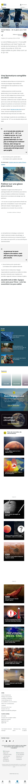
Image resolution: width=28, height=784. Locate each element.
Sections (23, 7)
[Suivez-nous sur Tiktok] (13, 741)
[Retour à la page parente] (3, 6)
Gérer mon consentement (7, 703)
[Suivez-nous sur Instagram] (6, 741)
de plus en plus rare (16, 109)
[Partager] (2, 35)
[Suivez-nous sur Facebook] (3, 741)
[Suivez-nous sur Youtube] (10, 741)
